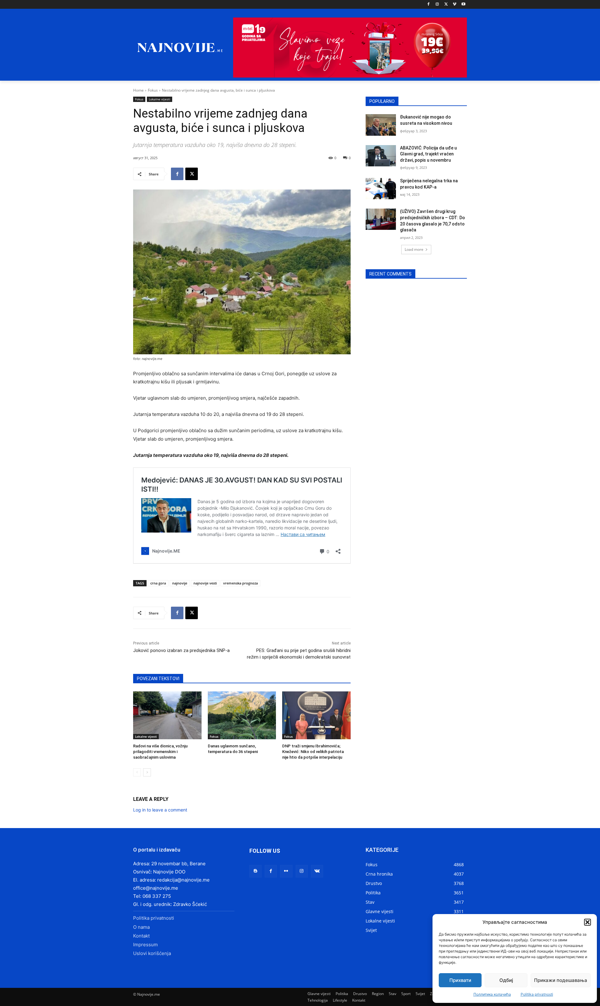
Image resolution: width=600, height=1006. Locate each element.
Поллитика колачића (492, 994)
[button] (587, 922)
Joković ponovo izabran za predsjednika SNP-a (181, 650)
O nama (141, 927)
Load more (414, 249)
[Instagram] (437, 4)
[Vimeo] (454, 4)
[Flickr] (286, 871)
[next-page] (147, 772)
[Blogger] (255, 871)
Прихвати (460, 980)
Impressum (145, 945)
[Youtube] (463, 4)
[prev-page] (137, 772)
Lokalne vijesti (159, 99)
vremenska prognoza (240, 583)
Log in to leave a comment (160, 809)
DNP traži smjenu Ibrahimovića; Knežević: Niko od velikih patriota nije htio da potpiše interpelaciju (313, 752)
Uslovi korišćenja (152, 953)
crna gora (158, 583)
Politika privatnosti (537, 994)
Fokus (153, 90)
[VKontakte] (317, 871)
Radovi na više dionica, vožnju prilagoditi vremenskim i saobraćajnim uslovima (160, 752)
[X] (446, 4)
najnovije (179, 583)
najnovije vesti (205, 583)
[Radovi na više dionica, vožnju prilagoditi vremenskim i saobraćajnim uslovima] (167, 715)
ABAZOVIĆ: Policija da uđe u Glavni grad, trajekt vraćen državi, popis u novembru (428, 154)
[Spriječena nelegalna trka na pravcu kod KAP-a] (381, 188)
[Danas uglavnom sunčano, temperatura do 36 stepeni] (242, 715)
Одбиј (506, 980)
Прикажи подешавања (560, 980)
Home (138, 90)
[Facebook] (428, 4)
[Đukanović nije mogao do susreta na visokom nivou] (381, 124)
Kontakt (141, 936)
